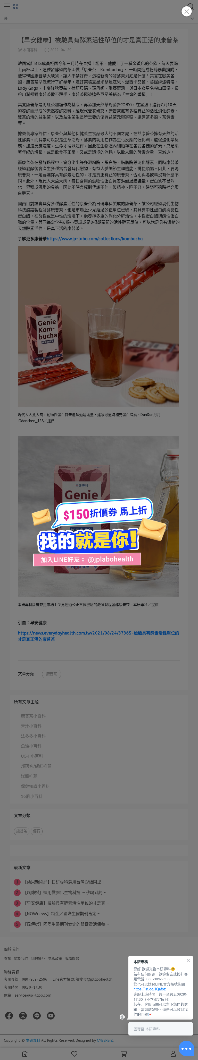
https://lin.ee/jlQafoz (150, 988)
